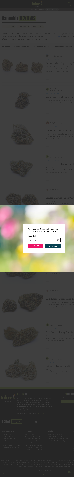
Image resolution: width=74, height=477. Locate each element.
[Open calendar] (58, 240)
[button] (35, 246)
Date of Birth (33, 236)
